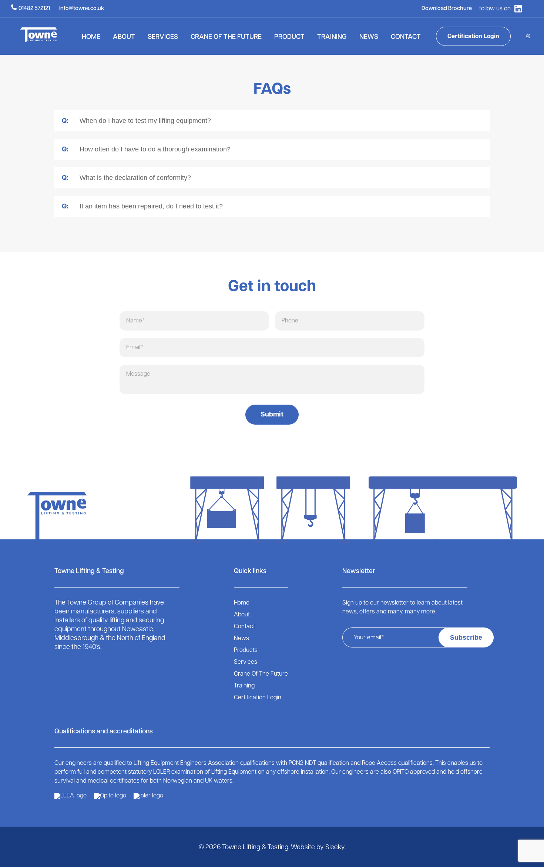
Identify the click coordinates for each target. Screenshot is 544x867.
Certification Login (473, 37)
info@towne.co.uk (81, 8)
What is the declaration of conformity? (126, 178)
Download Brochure (447, 8)
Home (91, 37)
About (124, 37)
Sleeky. (335, 847)
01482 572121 (34, 8)
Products (246, 650)
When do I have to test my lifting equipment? (136, 121)
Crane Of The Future (226, 37)
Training (332, 37)
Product (289, 37)
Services (163, 37)
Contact (406, 37)
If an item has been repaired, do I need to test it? (142, 206)
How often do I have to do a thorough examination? (146, 149)
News (368, 37)
